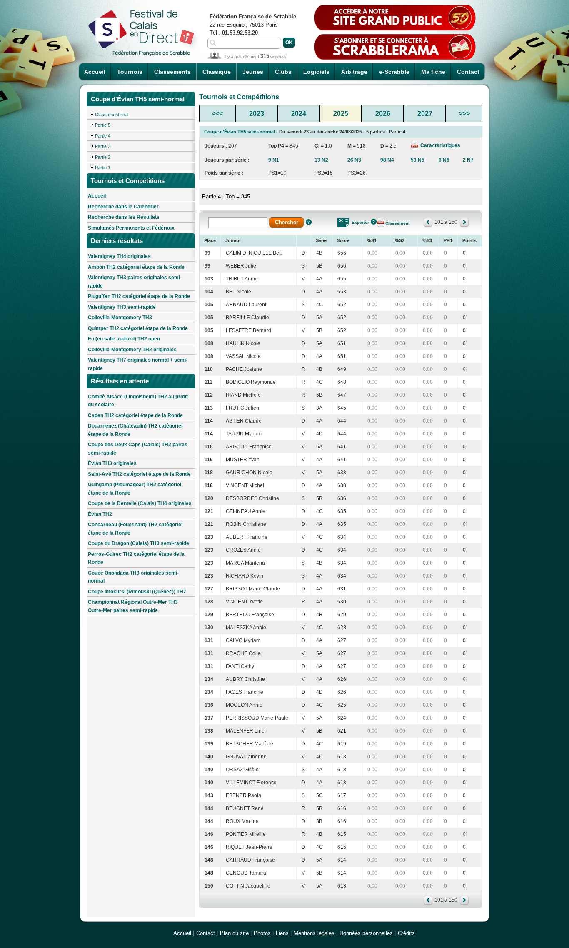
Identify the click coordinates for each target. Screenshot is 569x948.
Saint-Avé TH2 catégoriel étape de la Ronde (139, 474)
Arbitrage (354, 71)
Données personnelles (366, 933)
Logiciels (316, 71)
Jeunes (252, 71)
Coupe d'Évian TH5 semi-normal (239, 131)
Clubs (283, 71)
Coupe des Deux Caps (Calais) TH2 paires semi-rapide (137, 449)
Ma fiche (433, 71)
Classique (216, 71)
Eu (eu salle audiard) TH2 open (124, 339)
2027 (424, 113)
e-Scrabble (394, 71)
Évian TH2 (100, 514)
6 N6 (444, 160)
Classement (397, 223)
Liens (282, 933)
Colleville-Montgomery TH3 (120, 317)
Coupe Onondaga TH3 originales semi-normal (133, 577)
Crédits (406, 933)
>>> (464, 113)
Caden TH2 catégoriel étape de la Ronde (135, 415)
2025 (340, 113)
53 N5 (417, 160)
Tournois (129, 71)
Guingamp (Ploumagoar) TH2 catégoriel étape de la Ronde (134, 489)
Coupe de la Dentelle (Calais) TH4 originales (140, 503)
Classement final (111, 114)
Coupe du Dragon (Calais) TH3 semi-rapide (138, 543)
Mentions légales (314, 933)
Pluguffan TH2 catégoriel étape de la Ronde (139, 296)
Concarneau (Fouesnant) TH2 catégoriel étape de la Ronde (135, 529)
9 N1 (273, 160)
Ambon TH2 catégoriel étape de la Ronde (136, 267)
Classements (172, 71)
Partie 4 (102, 135)
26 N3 (354, 160)
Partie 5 (102, 125)
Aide (308, 222)
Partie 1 (102, 167)
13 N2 (321, 160)
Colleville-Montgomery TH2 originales (132, 350)
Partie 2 (102, 157)
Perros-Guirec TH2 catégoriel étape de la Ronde (136, 558)
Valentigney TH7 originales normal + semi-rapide (137, 364)
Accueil (94, 71)
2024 (298, 113)
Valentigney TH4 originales (119, 256)
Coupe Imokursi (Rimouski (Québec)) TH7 (137, 592)
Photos (262, 933)
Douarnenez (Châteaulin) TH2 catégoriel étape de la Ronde (135, 430)
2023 (256, 113)
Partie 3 (102, 146)
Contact (468, 71)
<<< (217, 113)
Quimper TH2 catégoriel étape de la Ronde (138, 328)
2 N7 (468, 160)
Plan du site (234, 933)
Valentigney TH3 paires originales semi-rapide (135, 282)
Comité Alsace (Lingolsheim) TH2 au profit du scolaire (138, 401)
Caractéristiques (439, 145)
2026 (382, 113)
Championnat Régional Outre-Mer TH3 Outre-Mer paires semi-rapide (133, 606)
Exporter (360, 222)
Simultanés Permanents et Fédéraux (131, 228)
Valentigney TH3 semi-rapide (122, 307)
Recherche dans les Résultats (124, 217)
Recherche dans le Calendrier (123, 207)
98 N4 (387, 160)
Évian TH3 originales (112, 463)
